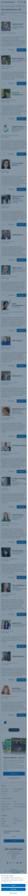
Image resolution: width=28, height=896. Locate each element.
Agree (13, 885)
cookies (7, 877)
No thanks (13, 889)
